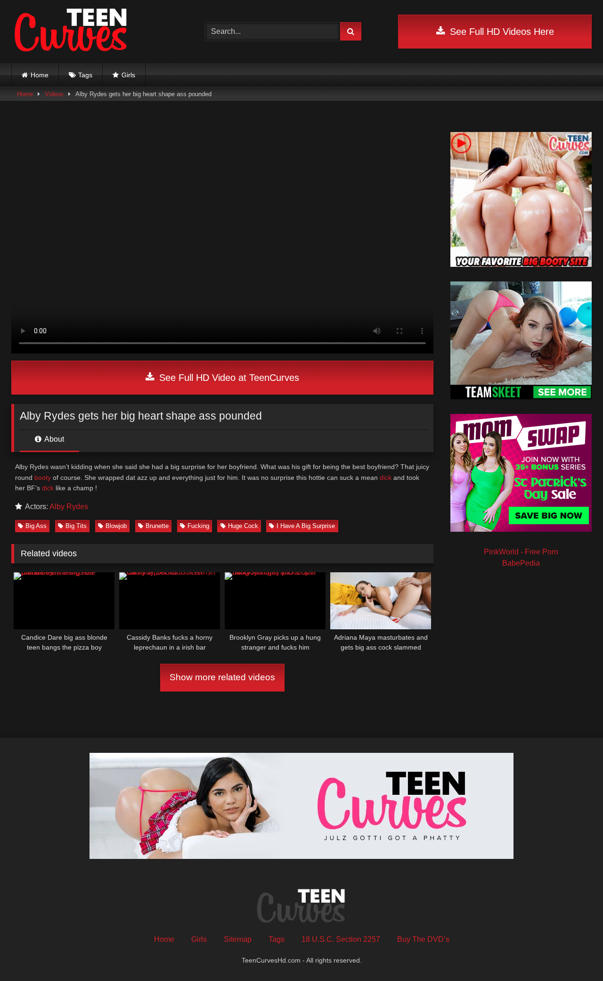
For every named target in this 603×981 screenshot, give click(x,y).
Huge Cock (243, 525)
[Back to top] (573, 953)
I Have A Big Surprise (306, 525)
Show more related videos (222, 677)
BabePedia (521, 563)
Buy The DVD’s (423, 939)
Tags (85, 75)
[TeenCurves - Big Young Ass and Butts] (71, 31)
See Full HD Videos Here (500, 31)
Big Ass (36, 525)
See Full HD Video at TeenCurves (227, 377)
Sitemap (238, 939)
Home (40, 75)
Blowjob (116, 525)
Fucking (198, 525)
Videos (54, 94)
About (53, 439)
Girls (128, 75)
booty (42, 477)
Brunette (157, 525)
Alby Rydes (68, 507)
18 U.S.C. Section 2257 (341, 939)
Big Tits (76, 525)
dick (385, 477)
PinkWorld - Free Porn (521, 552)
